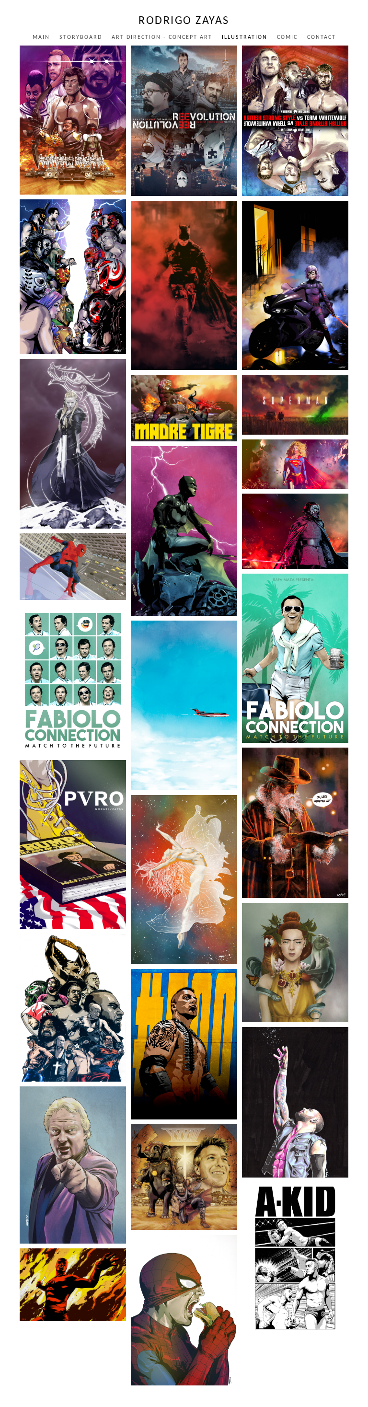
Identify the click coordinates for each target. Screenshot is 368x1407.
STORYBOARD (80, 37)
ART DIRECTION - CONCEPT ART (162, 37)
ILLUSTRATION (244, 37)
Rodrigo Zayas (184, 21)
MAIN (41, 37)
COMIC (287, 37)
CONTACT (321, 37)
